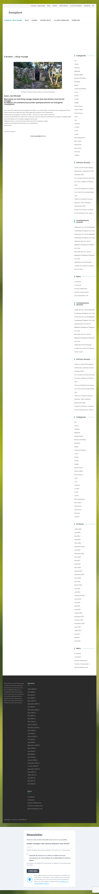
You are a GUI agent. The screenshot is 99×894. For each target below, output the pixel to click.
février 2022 (78, 585)
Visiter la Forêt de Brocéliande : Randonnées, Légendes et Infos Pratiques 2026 (84, 171)
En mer (76, 99)
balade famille (78, 74)
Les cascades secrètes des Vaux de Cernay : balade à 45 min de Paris (84, 181)
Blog (48, 6)
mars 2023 (77, 567)
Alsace (76, 64)
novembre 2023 (79, 553)
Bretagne (77, 81)
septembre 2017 (79, 623)
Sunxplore (87, 6)
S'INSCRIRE (32, 871)
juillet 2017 (77, 630)
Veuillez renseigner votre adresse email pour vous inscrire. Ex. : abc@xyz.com (48, 850)
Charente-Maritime (80, 88)
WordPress (23, 819)
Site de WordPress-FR (81, 295)
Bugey (76, 85)
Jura (75, 120)
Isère (76, 116)
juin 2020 (77, 592)
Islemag (6, 819)
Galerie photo (63, 6)
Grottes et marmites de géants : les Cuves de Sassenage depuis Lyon (84, 192)
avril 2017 (77, 641)
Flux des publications (80, 288)
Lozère (76, 134)
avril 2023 (77, 564)
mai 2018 (77, 606)
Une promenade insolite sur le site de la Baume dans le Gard (84, 265)
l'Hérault (77, 123)
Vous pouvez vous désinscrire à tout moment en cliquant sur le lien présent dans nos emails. (49, 864)
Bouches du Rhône (80, 78)
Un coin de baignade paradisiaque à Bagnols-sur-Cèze (84, 244)
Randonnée (77, 144)
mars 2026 (77, 543)
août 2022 (77, 578)
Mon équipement (79, 137)
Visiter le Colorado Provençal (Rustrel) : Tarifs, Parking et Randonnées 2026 (83, 202)
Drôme (76, 95)
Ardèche (77, 67)
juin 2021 (77, 588)
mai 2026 (77, 536)
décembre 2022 (79, 574)
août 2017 (77, 627)
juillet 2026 (77, 529)
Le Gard (76, 127)
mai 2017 (77, 637)
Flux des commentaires (81, 292)
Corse (76, 92)
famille (76, 102)
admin (76, 227)
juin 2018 (77, 602)
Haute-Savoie (78, 106)
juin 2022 (77, 581)
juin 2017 (77, 634)
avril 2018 (77, 609)
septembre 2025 (79, 546)
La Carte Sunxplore (76, 6)
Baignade (77, 71)
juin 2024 (77, 550)
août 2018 (77, 599)
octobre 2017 (78, 620)
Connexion (77, 285)
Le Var (76, 130)
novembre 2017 (79, 616)
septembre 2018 (79, 595)
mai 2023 (77, 560)
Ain (75, 60)
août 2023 (77, 557)
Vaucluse (77, 151)
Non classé (77, 141)
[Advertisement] (49, 37)
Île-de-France (78, 113)
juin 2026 (77, 532)
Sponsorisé (77, 148)
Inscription (77, 281)
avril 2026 (77, 539)
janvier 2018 (78, 613)
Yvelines (76, 155)
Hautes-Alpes (78, 109)
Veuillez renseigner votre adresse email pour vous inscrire (48, 843)
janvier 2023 (78, 571)
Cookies (54, 6)
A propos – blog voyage (38, 6)
